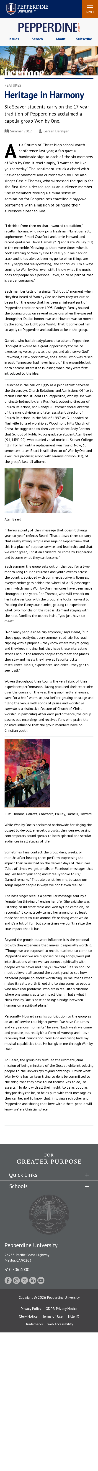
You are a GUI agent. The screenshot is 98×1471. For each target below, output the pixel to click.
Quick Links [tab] (23, 1174)
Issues (14, 38)
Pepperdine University (21, 4)
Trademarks (34, 1324)
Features (13, 85)
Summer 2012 (21, 131)
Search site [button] (16, 6)
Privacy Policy (31, 1308)
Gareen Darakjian (56, 131)
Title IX (73, 1316)
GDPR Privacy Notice (61, 1308)
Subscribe (84, 38)
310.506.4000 (17, 1269)
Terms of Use (52, 1316)
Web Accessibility (60, 1324)
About (61, 38)
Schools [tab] (18, 1186)
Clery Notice (28, 1316)
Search (37, 38)
